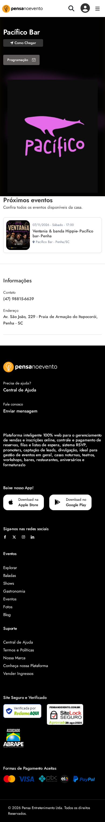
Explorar (10, 568)
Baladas (9, 576)
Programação (17, 59)
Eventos (9, 599)
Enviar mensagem (20, 411)
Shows (8, 583)
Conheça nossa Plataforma (25, 666)
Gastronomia (14, 591)
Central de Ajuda (19, 390)
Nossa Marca (14, 658)
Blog (7, 615)
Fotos (7, 607)
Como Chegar (25, 42)
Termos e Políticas (18, 650)
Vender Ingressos (18, 673)
